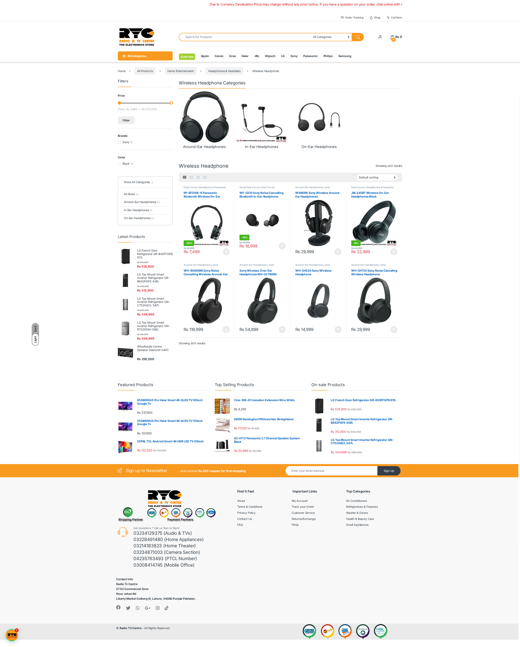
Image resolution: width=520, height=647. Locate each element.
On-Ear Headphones (139, 218)
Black (126, 163)
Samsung (344, 56)
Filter (126, 120)
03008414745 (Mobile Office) (164, 565)
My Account (300, 500)
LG (283, 56)
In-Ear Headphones (138, 210)
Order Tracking (354, 17)
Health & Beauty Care (360, 519)
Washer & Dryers (357, 512)
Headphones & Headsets (224, 71)
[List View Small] (205, 177)
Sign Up (389, 470)
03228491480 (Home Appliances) (168, 539)
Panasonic (310, 56)
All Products (145, 71)
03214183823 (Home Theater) (164, 545)
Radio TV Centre (131, 628)
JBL (256, 56)
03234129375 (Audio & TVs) (162, 533)
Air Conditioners (356, 500)
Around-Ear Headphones (309, 187)
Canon (218, 56)
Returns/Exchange (304, 519)
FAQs (295, 524)
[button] (12, 635)
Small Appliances (357, 524)
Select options (225, 329)
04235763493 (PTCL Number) (165, 558)
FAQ (240, 524)
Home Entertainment (180, 71)
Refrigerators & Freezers (362, 506)
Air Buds (131, 194)
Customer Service (303, 512)
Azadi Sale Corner (249, 187)
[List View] (198, 177)
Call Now (396, 17)
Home (121, 71)
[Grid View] (184, 177)
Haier (245, 56)
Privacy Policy (246, 512)
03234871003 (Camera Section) (166, 552)
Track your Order (303, 506)
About (241, 500)
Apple (205, 56)
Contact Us (244, 519)
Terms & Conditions (249, 506)
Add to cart (226, 251)
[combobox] (245, 37)
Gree (232, 56)
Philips (328, 56)
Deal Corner (190, 187)
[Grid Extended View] (191, 177)
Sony (293, 56)
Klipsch (270, 56)
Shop (377, 17)
